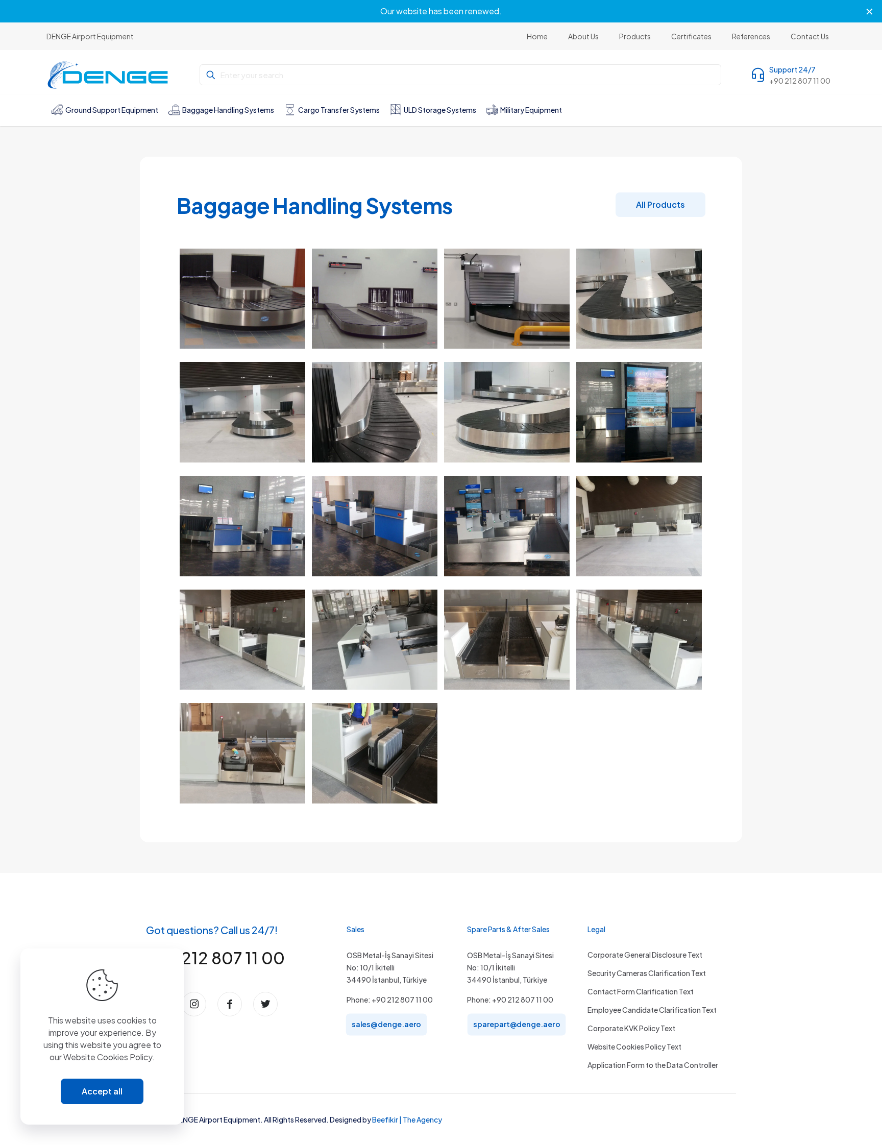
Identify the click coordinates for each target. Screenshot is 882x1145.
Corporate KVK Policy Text (631, 1028)
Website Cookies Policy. (109, 1057)
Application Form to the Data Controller (652, 1064)
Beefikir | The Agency (407, 1119)
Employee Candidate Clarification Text (652, 1009)
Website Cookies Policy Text (634, 1046)
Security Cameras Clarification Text (646, 973)
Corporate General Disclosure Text (644, 954)
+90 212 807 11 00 (215, 957)
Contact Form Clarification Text (640, 991)
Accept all (102, 1091)
